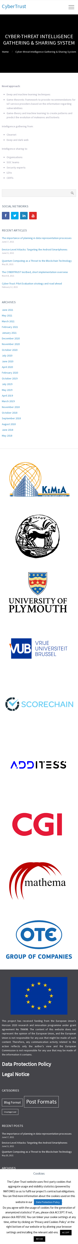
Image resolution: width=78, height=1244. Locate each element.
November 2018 (11, 407)
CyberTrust (14, 6)
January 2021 (9, 332)
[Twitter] (15, 215)
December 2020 (11, 338)
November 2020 (11, 344)
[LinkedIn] (24, 215)
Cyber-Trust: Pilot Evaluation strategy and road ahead (32, 283)
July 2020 (7, 355)
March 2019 (8, 401)
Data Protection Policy (48, 1202)
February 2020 (10, 372)
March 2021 (8, 321)
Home (5, 51)
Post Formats (41, 1101)
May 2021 (7, 315)
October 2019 (9, 378)
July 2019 (7, 384)
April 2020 (7, 367)
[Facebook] (5, 215)
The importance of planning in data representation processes (37, 238)
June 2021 (7, 310)
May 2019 (7, 390)
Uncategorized (10, 1112)
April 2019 (7, 395)
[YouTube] (33, 215)
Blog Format (12, 1102)
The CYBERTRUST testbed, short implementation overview (35, 272)
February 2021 (10, 327)
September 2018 (11, 418)
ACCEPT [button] (65, 1232)
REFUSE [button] (39, 1239)
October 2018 (9, 412)
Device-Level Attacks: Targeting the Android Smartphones (34, 249)
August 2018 (9, 424)
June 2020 (7, 361)
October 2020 (9, 350)
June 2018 (7, 429)
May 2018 (7, 435)
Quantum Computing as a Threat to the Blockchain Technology (37, 260)
